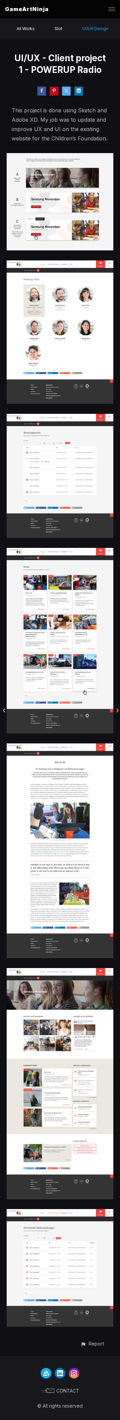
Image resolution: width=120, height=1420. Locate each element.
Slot (58, 28)
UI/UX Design (95, 28)
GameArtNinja (27, 9)
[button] (92, 1343)
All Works (26, 28)
